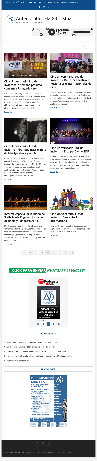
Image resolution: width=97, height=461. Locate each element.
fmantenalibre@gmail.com (68, 2)
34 (67, 252)
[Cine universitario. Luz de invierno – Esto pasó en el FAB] (71, 131)
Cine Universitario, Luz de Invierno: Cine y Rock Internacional (66, 217)
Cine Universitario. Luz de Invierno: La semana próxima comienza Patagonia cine (23, 84)
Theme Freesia (40, 452)
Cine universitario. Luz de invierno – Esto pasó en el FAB (69, 149)
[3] (45, 424)
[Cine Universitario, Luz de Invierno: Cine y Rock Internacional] (71, 197)
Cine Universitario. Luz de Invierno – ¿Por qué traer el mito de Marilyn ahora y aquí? (25, 149)
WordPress (50, 452)
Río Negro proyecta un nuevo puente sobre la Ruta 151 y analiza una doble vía (36, 351)
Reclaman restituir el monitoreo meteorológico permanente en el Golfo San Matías (38, 356)
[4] (55, 424)
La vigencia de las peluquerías (16, 360)
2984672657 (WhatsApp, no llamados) (40, 2)
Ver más (11, 112)
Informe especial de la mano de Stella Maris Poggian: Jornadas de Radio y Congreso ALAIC (24, 217)
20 (55, 252)
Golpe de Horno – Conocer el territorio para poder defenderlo (29, 347)
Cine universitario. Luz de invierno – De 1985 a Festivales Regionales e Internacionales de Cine (70, 82)
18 (42, 252)
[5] (64, 424)
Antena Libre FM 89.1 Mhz (43, 18)
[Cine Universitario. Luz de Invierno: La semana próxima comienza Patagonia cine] (25, 65)
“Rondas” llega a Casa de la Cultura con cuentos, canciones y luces (31, 342)
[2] (36, 424)
